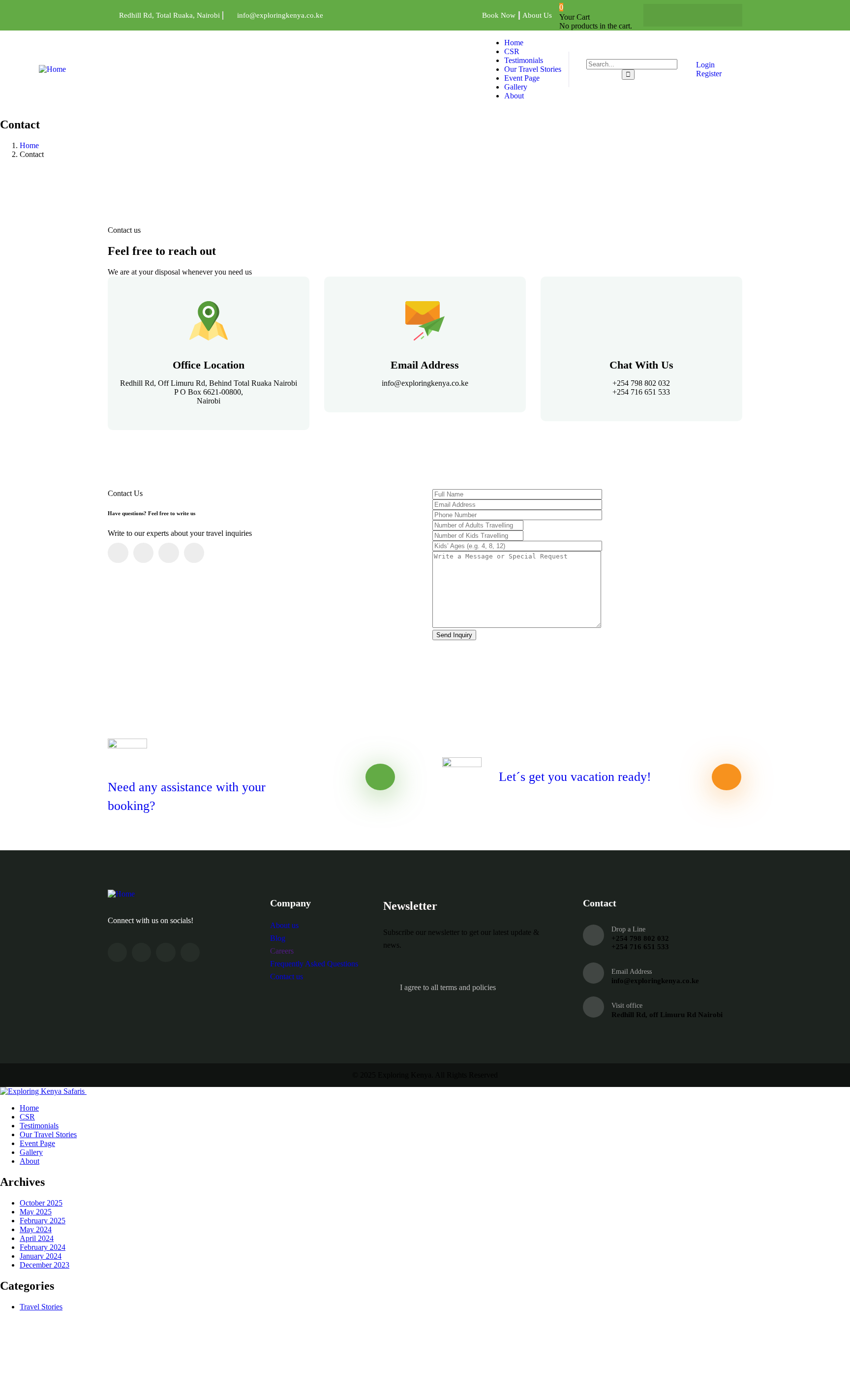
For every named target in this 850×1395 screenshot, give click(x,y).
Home (29, 145)
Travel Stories (41, 1306)
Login (704, 65)
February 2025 (42, 1220)
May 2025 (36, 1212)
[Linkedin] (721, 15)
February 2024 (42, 1247)
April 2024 (37, 1238)
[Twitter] (683, 15)
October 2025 (41, 1203)
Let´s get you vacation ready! (575, 777)
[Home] (52, 69)
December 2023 (44, 1265)
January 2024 (40, 1256)
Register (708, 73)
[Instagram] (702, 15)
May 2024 (36, 1229)
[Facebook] (664, 15)
